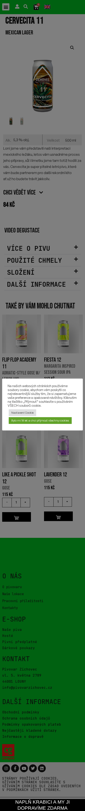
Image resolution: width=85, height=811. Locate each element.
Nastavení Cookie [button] (22, 412)
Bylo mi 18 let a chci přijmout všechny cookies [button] (40, 420)
